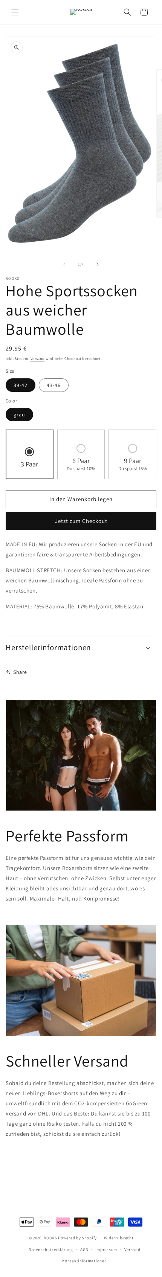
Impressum (106, 1249)
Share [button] (20, 672)
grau (19, 414)
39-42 (21, 385)
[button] (15, 12)
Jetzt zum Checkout (81, 520)
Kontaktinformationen (84, 1260)
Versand (38, 358)
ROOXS (50, 1237)
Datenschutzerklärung (51, 1249)
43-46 (54, 385)
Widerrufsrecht (119, 1237)
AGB (84, 1249)
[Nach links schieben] (64, 264)
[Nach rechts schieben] (97, 264)
